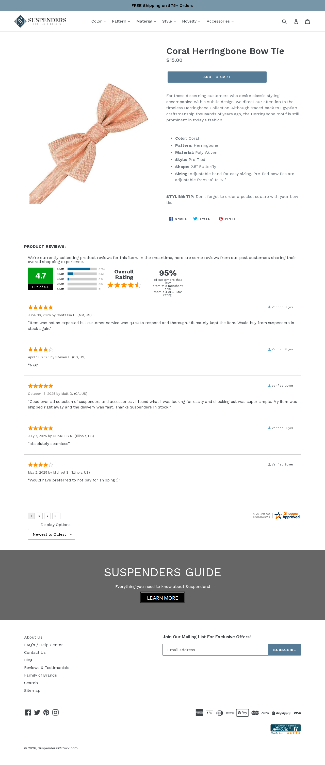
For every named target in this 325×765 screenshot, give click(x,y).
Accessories (219, 21)
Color (97, 21)
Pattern (119, 21)
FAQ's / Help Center (43, 644)
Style (167, 21)
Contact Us (35, 652)
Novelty (190, 21)
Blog (28, 660)
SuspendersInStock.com (58, 748)
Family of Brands (40, 675)
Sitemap (32, 690)
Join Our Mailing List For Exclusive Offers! (206, 636)
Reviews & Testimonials (46, 667)
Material (144, 21)
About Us (33, 637)
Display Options (56, 524)
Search (31, 682)
